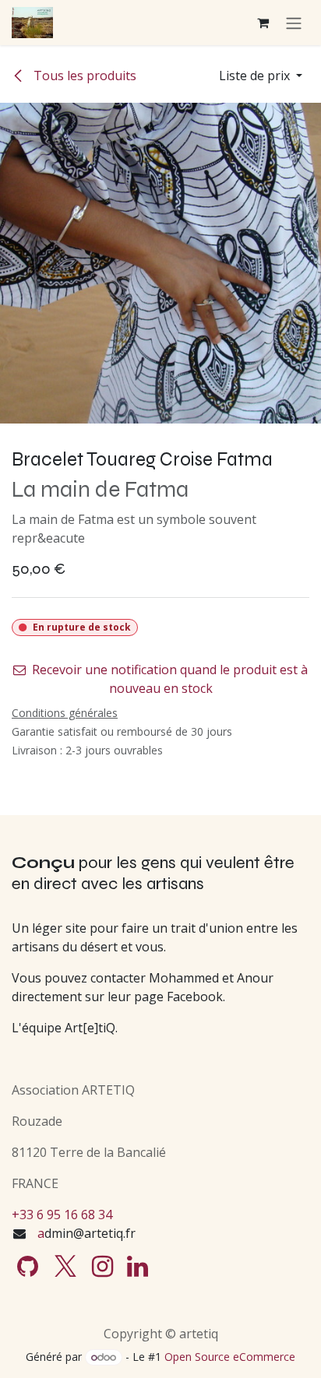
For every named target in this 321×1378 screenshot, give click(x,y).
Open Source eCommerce (229, 1356)
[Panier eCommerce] (262, 22)
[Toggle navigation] (293, 22)
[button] (260, 75)
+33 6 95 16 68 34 (62, 1214)
